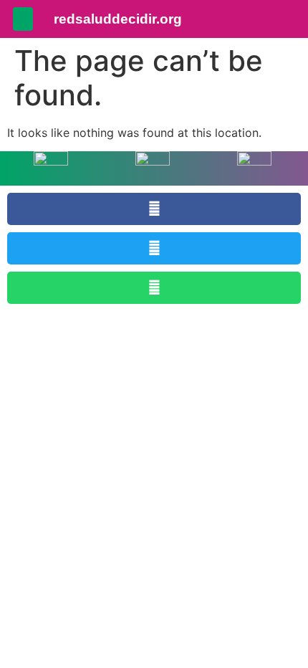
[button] (23, 19)
